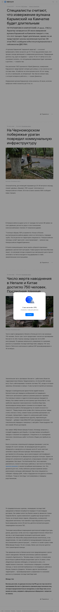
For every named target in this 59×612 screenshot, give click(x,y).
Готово (29, 314)
